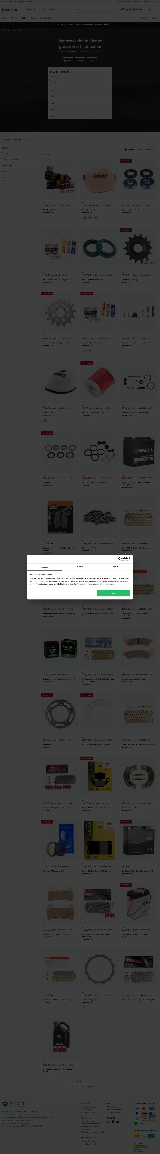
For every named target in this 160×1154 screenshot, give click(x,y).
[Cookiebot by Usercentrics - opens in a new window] (120, 559)
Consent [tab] (44, 567)
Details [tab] (80, 567)
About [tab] (115, 567)
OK (113, 593)
